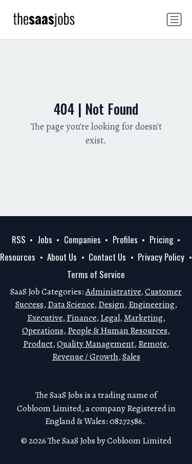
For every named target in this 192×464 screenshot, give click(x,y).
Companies (82, 239)
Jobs (44, 239)
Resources (17, 256)
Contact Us (107, 256)
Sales (131, 357)
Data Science (71, 304)
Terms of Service (96, 274)
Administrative (113, 292)
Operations (42, 330)
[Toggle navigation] (174, 19)
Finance (81, 318)
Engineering (152, 304)
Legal (110, 318)
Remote (152, 344)
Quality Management (95, 344)
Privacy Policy (161, 256)
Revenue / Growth (85, 357)
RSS (19, 239)
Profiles (125, 239)
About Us (62, 256)
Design (111, 304)
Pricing (161, 239)
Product (38, 344)
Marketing (143, 318)
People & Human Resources (117, 330)
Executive (44, 318)
